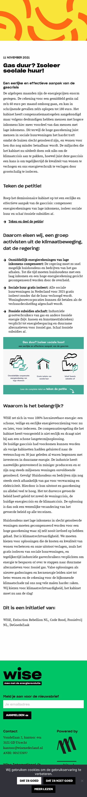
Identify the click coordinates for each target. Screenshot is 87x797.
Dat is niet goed (59, 781)
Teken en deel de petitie (25, 221)
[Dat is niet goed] (82, 781)
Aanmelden (15, 715)
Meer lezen (43, 789)
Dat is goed (29, 781)
